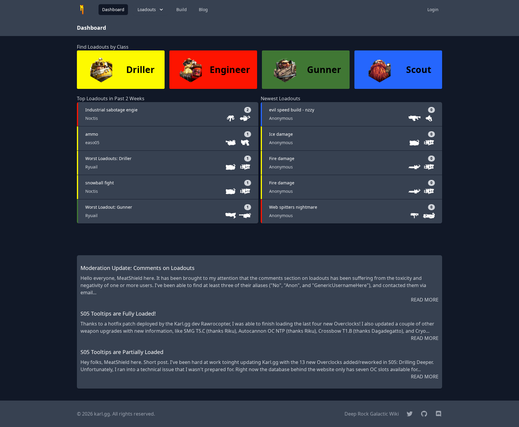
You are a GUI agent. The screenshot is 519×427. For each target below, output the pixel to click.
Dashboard (113, 9)
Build (181, 9)
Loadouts (147, 9)
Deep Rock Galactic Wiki (371, 413)
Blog (203, 9)
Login (433, 9)
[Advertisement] (259, 239)
